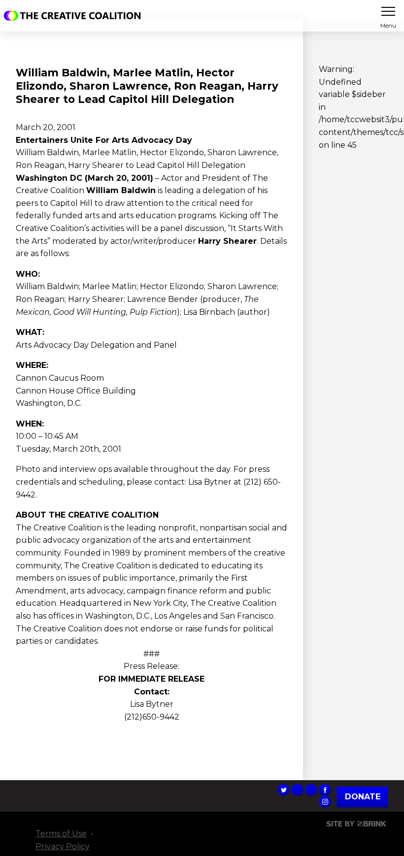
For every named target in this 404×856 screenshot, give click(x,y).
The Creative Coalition (75, 16)
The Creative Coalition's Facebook (325, 790)
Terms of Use (61, 833)
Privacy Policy (62, 846)
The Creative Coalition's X (284, 790)
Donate (362, 797)
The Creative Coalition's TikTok (297, 790)
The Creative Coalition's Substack (311, 790)
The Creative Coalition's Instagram (325, 802)
